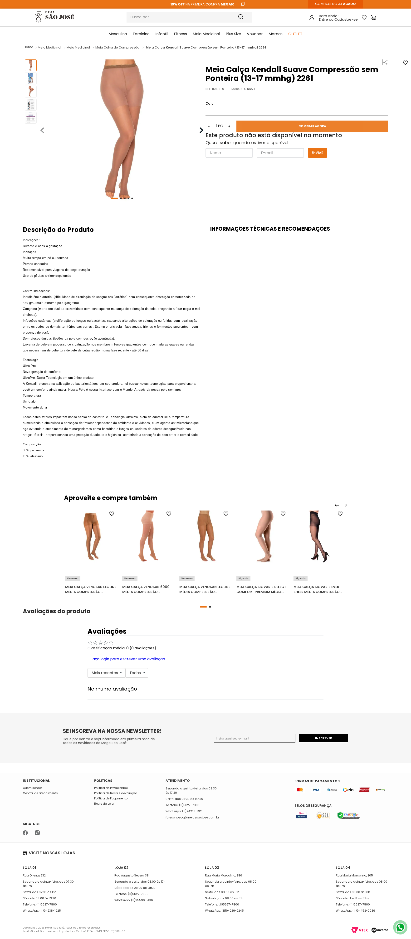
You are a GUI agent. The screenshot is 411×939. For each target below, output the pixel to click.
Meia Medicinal (49, 47)
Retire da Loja (104, 803)
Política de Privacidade (111, 788)
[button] (384, 62)
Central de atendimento (40, 793)
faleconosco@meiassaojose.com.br (192, 817)
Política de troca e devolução (115, 793)
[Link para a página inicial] (28, 47)
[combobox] (189, 17)
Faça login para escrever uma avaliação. (128, 659)
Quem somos (33, 788)
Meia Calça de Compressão (117, 47)
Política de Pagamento (110, 798)
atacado (347, 3)
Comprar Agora (312, 126)
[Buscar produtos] (244, 17)
